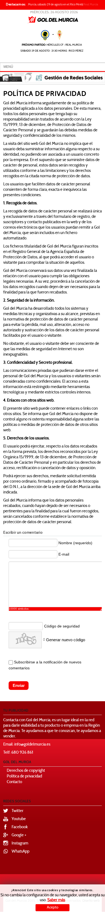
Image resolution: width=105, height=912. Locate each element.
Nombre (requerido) (75, 543)
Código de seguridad (62, 626)
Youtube (19, 819)
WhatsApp (20, 852)
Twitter (17, 811)
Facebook (20, 827)
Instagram (20, 843)
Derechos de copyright (26, 771)
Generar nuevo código (65, 639)
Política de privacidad (24, 776)
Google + (19, 835)
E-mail (63, 554)
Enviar (19, 685)
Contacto (14, 782)
